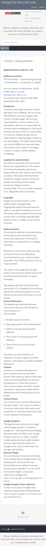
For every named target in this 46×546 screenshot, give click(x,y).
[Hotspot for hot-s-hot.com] (13, 11)
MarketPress (16, 529)
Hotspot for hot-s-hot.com (18, 2)
